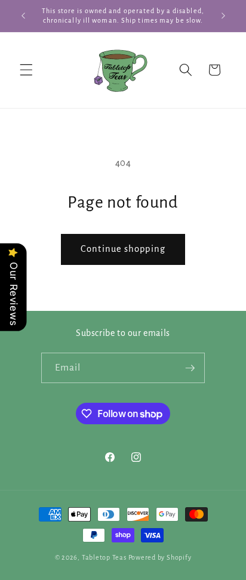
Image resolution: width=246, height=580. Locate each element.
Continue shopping (123, 249)
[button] (26, 69)
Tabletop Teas (104, 557)
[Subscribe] (190, 368)
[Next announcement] (223, 16)
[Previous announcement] (23, 16)
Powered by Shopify (160, 557)
